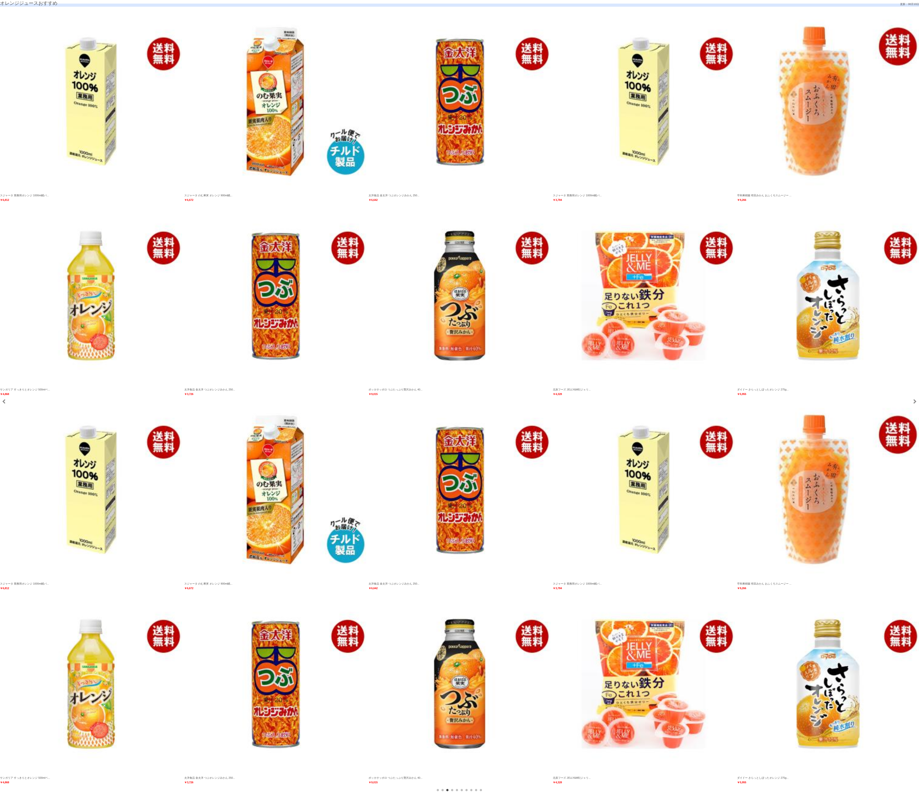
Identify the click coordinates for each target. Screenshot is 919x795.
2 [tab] (442, 790)
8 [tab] (471, 790)
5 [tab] (457, 790)
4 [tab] (452, 790)
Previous (4, 402)
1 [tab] (438, 790)
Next (915, 402)
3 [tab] (447, 790)
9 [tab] (476, 790)
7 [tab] (466, 790)
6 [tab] (462, 790)
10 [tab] (481, 790)
